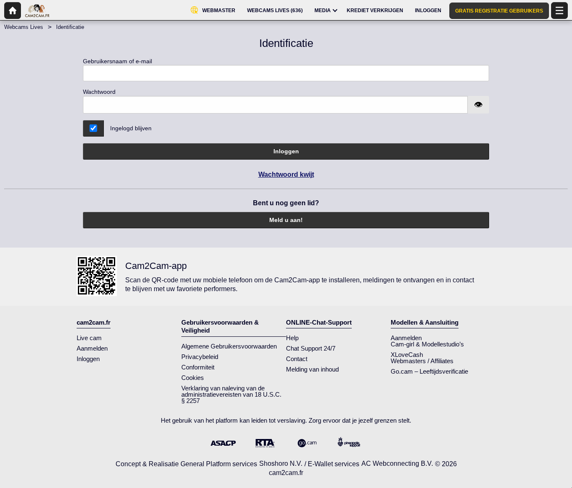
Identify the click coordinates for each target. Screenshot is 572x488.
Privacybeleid (199, 356)
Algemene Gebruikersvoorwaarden (229, 346)
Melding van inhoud (312, 369)
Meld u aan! (286, 220)
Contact (296, 358)
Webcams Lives (23, 27)
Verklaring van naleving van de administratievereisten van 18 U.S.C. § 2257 (231, 394)
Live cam (89, 337)
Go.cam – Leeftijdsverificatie (429, 371)
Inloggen (286, 151)
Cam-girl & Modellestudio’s (427, 344)
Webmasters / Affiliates (422, 360)
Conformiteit (197, 367)
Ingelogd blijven (131, 128)
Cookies (192, 377)
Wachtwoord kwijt (286, 174)
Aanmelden (92, 348)
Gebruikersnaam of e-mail (117, 61)
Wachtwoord (99, 91)
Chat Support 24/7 (310, 348)
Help (292, 337)
